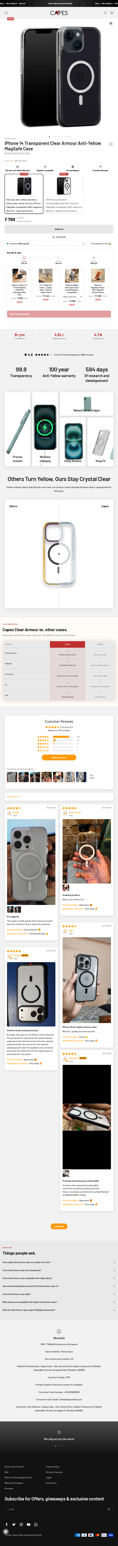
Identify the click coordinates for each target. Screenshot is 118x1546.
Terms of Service (54, 1472)
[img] (14, 808)
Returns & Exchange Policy (18, 1477)
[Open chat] (6, 1532)
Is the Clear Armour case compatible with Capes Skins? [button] (27, 1278)
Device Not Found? (14, 1466)
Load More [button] (59, 1226)
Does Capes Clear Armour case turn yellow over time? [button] (27, 1262)
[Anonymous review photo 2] (65, 887)
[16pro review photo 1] (86, 980)
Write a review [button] (59, 757)
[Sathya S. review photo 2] (65, 1173)
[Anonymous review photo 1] (86, 851)
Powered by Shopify (33, 1535)
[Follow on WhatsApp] (36, 1524)
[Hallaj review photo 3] (17, 909)
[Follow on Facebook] (6, 1524)
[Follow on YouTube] (29, 1524)
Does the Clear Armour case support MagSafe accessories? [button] (29, 1310)
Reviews (9, 1488)
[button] (43, 737)
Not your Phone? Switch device (17, 153)
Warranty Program (14, 1482)
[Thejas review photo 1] (31, 994)
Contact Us (51, 1482)
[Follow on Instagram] (21, 1524)
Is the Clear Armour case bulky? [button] (17, 1294)
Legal (48, 1477)
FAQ (6, 1472)
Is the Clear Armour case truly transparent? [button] (22, 1270)
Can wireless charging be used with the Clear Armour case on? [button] (31, 1286)
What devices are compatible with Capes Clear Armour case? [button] (30, 1302)
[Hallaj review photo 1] (31, 862)
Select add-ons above (20, 314)
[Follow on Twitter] (14, 1524)
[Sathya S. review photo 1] (86, 1117)
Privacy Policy (52, 1466)
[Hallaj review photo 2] (10, 909)
